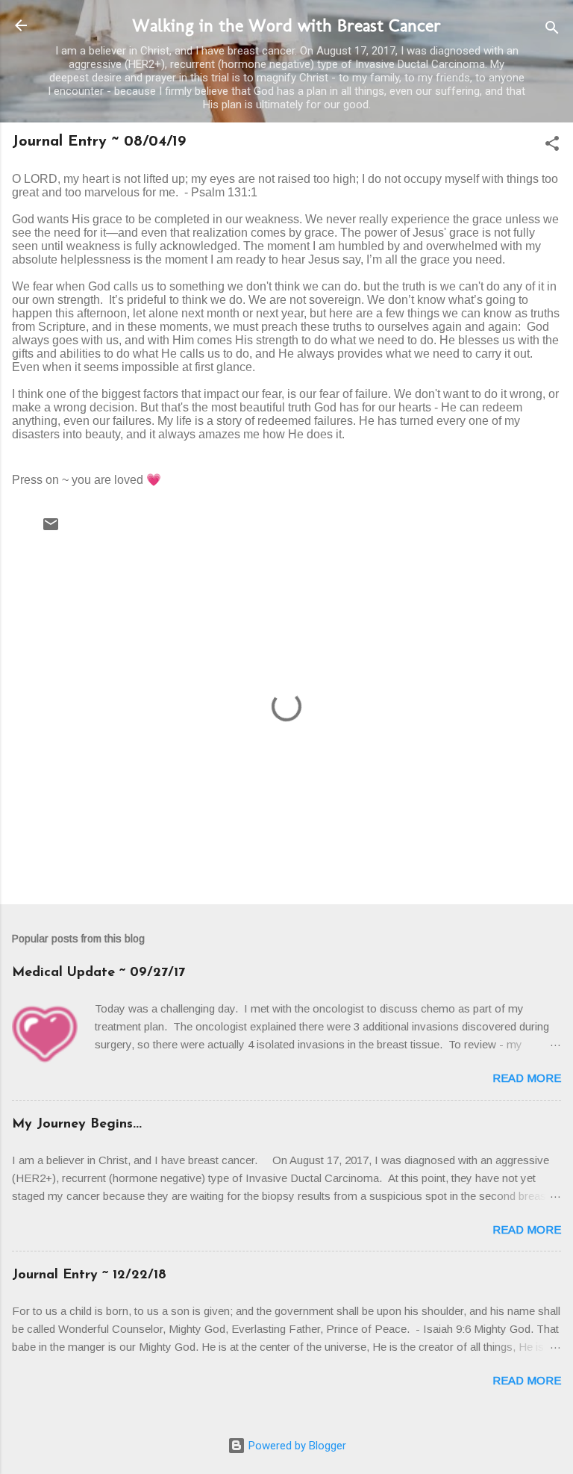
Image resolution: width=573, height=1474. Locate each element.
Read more (526, 1078)
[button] (552, 146)
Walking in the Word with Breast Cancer (286, 25)
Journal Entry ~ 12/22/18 (89, 1275)
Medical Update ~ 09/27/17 (98, 973)
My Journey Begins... (77, 1124)
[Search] (552, 30)
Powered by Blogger (295, 1445)
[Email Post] (51, 529)
